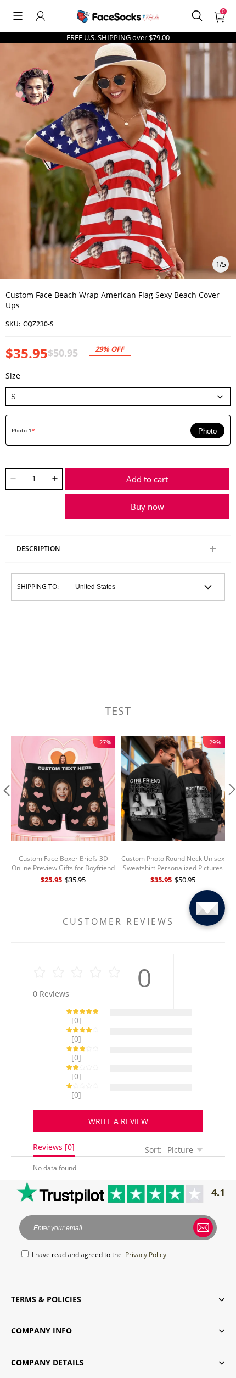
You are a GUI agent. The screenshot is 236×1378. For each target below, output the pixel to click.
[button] (17, 15)
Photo (207, 431)
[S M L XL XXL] (118, 396)
